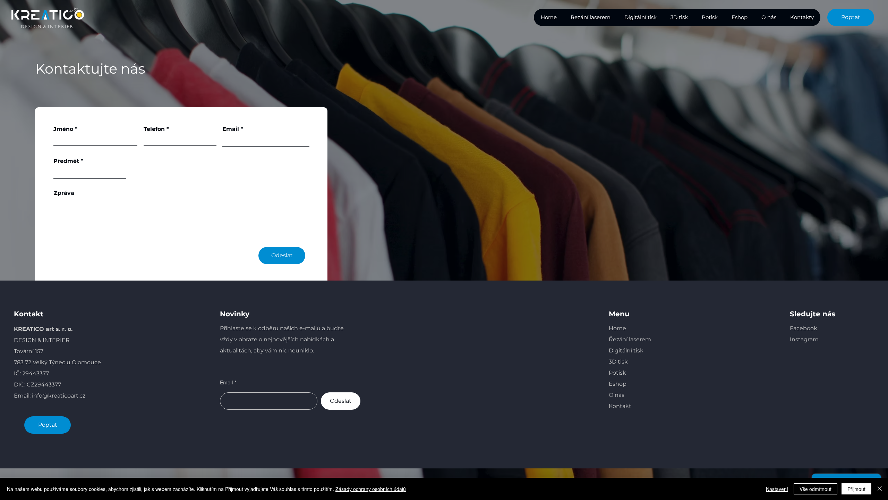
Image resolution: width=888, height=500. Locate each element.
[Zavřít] (880, 488)
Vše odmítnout (815, 488)
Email (230, 129)
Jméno (63, 129)
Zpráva (64, 193)
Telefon (154, 129)
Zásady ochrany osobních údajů (370, 488)
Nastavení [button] (777, 488)
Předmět (66, 161)
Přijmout (856, 488)
